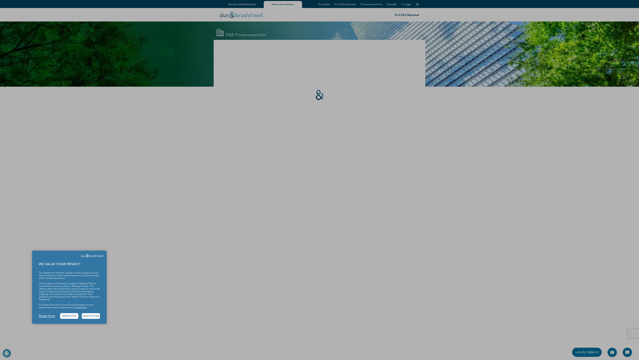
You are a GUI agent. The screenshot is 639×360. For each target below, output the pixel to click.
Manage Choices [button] (47, 316)
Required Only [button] (69, 316)
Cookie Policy (80, 307)
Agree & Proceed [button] (90, 316)
